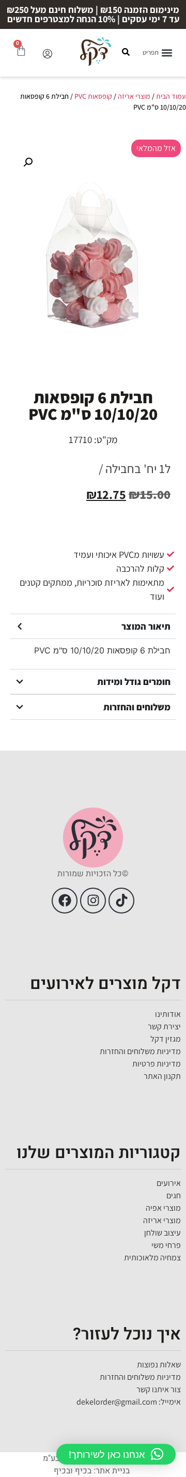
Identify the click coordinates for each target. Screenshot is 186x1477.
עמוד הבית (171, 96)
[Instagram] (93, 900)
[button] (158, 52)
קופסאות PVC (93, 96)
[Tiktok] (121, 900)
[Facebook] (65, 900)
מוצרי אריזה (134, 96)
